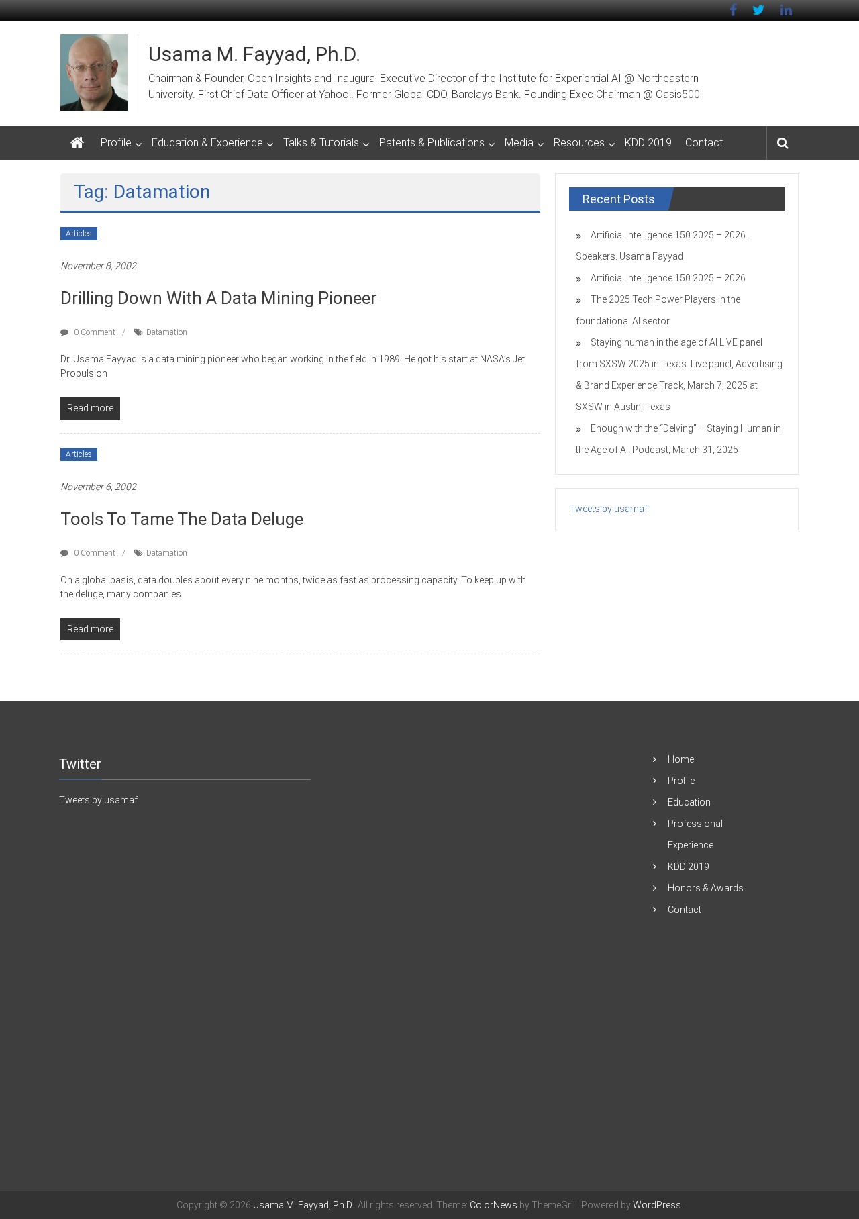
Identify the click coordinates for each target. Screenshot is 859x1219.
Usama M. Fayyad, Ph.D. (254, 54)
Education (689, 802)
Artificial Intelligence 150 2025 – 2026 (668, 278)
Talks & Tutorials (321, 142)
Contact (704, 142)
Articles (79, 233)
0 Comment (93, 332)
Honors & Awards (706, 888)
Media (519, 142)
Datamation (166, 332)
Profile (116, 142)
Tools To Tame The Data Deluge (181, 519)
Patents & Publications (432, 142)
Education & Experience (207, 142)
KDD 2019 (648, 142)
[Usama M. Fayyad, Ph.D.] (77, 143)
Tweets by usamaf (608, 508)
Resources (579, 142)
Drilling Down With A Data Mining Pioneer (218, 298)
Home (681, 759)
